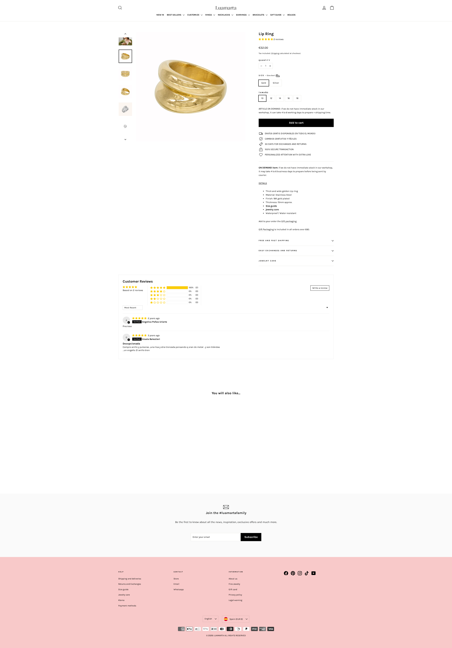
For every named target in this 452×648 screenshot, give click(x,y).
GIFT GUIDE (276, 15)
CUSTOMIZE (193, 15)
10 (262, 98)
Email (176, 584)
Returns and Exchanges (129, 584)
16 (289, 98)
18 (297, 98)
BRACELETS (259, 15)
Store (176, 578)
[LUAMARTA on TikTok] (307, 573)
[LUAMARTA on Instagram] (300, 573)
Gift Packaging (266, 229)
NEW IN (160, 15)
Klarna (121, 600)
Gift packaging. (289, 221)
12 (271, 98)
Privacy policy (235, 595)
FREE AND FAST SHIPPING (274, 240)
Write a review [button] (319, 288)
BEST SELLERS (174, 15)
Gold (263, 82)
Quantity (264, 60)
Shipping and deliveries (129, 578)
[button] (266, 39)
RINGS (208, 15)
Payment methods (127, 605)
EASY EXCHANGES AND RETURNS (278, 250)
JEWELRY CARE (267, 261)
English (208, 618)
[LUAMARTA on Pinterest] (293, 573)
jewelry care (272, 209)
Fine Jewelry (234, 584)
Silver (276, 82)
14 (280, 98)
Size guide (271, 206)
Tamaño (263, 92)
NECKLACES (224, 15)
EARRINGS (241, 15)
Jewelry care (124, 595)
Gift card (233, 589)
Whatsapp (179, 589)
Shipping (275, 53)
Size (267, 75)
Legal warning (235, 600)
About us (233, 578)
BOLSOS (291, 15)
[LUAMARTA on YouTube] (313, 573)
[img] (139, 318)
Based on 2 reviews (133, 290)
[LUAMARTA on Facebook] (286, 573)
